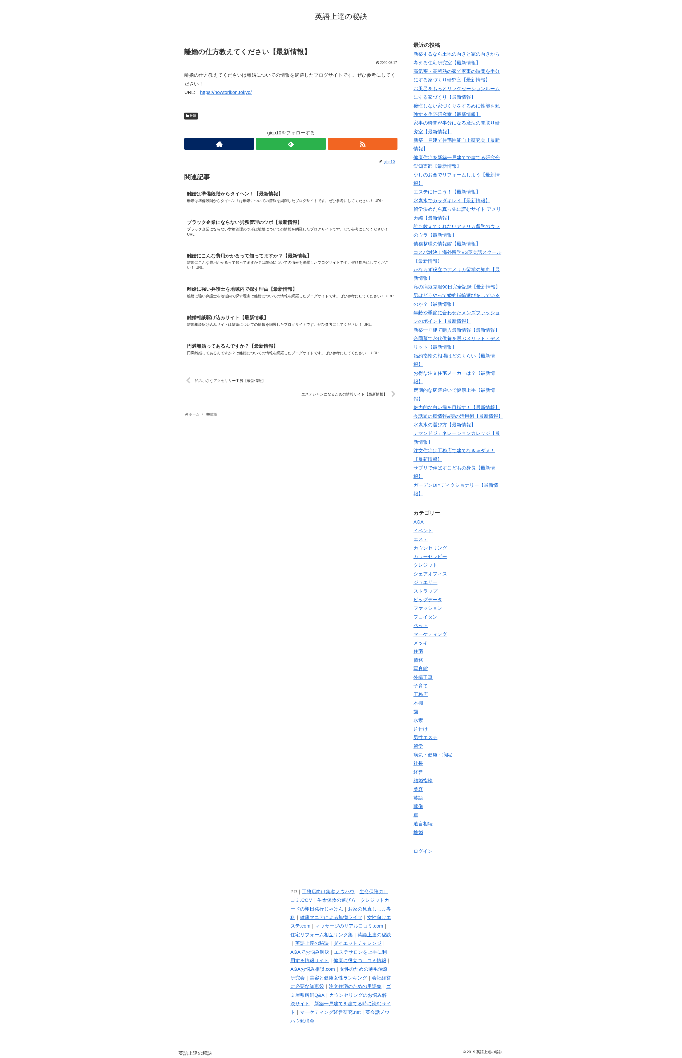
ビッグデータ (427, 599)
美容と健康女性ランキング (338, 978)
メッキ (420, 642)
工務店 (420, 694)
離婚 (193, 116)
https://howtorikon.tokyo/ (226, 92)
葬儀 (418, 806)
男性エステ (425, 737)
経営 (418, 772)
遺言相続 (423, 823)
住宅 (418, 651)
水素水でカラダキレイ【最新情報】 (451, 200)
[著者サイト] (219, 144)
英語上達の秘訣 (374, 934)
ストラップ (425, 591)
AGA (418, 522)
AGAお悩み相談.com (312, 969)
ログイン (423, 851)
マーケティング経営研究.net (330, 1012)
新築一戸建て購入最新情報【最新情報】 (456, 330)
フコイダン (425, 617)
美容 (418, 789)
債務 (418, 660)
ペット (420, 625)
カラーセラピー (430, 556)
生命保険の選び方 (336, 900)
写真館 (420, 668)
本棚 (418, 703)
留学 (418, 746)
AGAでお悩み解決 (309, 952)
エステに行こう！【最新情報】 (447, 192)
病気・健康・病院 (432, 755)
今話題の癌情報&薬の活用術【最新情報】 (458, 416)
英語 (418, 798)
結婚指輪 (423, 780)
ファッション (427, 608)
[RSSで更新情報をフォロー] (362, 144)
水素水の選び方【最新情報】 (444, 424)
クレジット (425, 565)
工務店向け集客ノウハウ (328, 891)
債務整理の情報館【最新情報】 (447, 243)
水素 (418, 720)
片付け (420, 729)
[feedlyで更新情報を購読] (291, 144)
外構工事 (423, 677)
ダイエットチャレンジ (357, 943)
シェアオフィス (430, 574)
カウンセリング (430, 548)
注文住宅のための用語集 (355, 986)
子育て (420, 686)
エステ (420, 539)
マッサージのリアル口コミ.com (349, 926)
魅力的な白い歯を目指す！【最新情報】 (456, 407)
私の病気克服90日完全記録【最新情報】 (456, 287)
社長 (418, 763)
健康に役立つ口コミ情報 (360, 960)
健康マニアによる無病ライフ (331, 917)
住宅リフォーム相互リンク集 (321, 934)
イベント (423, 530)
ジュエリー (425, 582)
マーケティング (430, 634)
